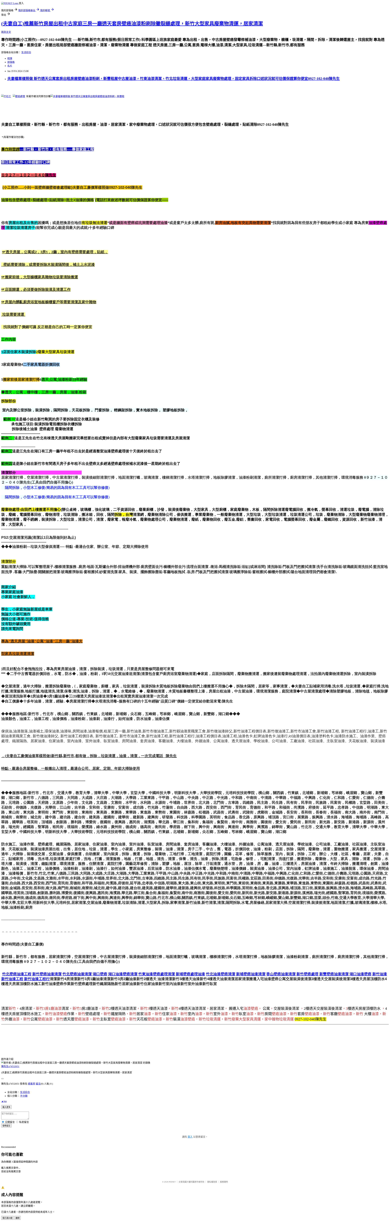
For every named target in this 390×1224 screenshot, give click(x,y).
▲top (4, 1101)
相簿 (9, 58)
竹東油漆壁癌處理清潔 (156, 974)
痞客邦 (31, 1083)
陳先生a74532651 (10, 1066)
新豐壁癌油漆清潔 (334, 974)
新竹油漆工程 (12, 979)
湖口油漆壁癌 (360, 974)
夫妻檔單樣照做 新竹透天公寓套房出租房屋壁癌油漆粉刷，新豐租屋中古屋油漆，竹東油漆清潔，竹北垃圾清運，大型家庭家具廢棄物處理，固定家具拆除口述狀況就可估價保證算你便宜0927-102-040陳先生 (173, 79)
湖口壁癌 (100, 974)
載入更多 (6, 1107)
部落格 (11, 62)
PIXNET (172, 1182)
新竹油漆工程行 (37, 979)
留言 (38, 1083)
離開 (18, 1218)
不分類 (23, 1096)
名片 (9, 65)
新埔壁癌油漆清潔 (250, 974)
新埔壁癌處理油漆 (190, 974)
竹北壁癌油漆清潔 (77, 974)
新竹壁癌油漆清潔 (47, 974)
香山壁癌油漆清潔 (281, 974)
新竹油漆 (379, 974)
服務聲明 (224, 1182)
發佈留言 (6, 1126)
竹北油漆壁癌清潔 (220, 974)
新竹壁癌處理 (307, 974)
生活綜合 (26, 52)
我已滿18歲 (7, 1218)
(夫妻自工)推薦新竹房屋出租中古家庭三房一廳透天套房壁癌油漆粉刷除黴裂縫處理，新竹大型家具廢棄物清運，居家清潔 (132, 23)
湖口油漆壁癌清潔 (122, 974)
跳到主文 (6, 32)
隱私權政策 (212, 1182)
